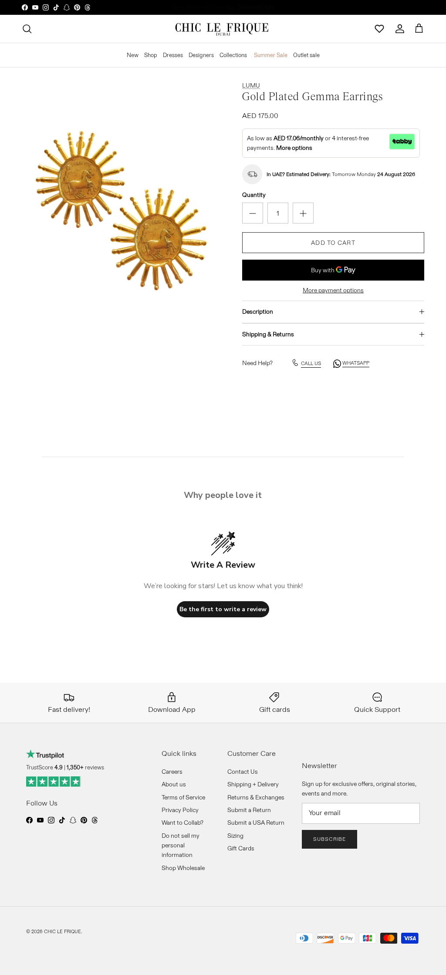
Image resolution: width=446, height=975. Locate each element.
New (133, 54)
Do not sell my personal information (180, 845)
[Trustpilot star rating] (53, 781)
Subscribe (329, 839)
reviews (85, 767)
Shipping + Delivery (253, 784)
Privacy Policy (180, 810)
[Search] (27, 29)
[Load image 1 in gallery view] (122, 232)
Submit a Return (249, 810)
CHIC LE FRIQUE (62, 931)
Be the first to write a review (223, 609)
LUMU (251, 85)
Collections (233, 54)
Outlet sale (306, 54)
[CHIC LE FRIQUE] (223, 28)
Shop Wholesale (183, 868)
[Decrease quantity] (252, 213)
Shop (150, 54)
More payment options (333, 290)
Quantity (254, 195)
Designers (201, 54)
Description (257, 311)
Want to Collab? (182, 822)
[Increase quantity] (303, 213)
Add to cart (333, 243)
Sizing (235, 836)
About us (174, 784)
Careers (172, 771)
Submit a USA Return (255, 822)
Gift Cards (240, 848)
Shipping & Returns (268, 334)
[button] (208, 96)
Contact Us (242, 771)
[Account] (400, 29)
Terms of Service (183, 797)
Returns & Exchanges (255, 797)
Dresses (173, 54)
